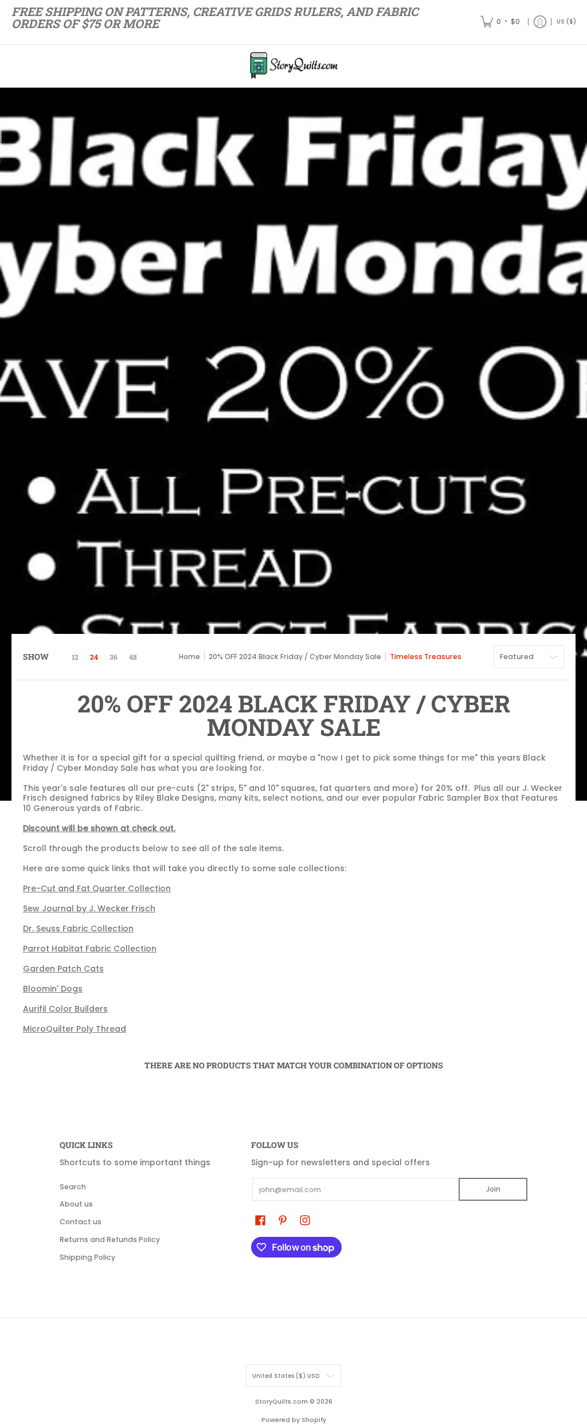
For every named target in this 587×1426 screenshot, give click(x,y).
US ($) (566, 21)
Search (73, 1187)
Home (189, 656)
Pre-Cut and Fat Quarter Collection (97, 888)
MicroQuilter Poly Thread (74, 1029)
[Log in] (540, 22)
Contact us (80, 1222)
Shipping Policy (87, 1257)
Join (493, 1189)
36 (113, 657)
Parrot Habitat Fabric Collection (89, 948)
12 (75, 657)
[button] (260, 1219)
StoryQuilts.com (281, 1401)
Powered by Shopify (293, 1420)
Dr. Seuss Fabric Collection (78, 928)
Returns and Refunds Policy (110, 1239)
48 (133, 657)
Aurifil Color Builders (65, 1008)
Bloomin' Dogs (53, 988)
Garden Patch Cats (63, 968)
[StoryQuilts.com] (293, 66)
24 (94, 657)
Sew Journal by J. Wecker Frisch (89, 908)
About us (76, 1204)
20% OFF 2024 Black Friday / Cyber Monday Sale (295, 656)
